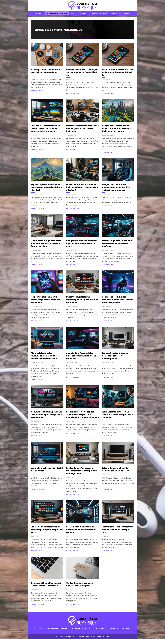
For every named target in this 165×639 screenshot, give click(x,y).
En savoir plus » (37, 91)
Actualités (39, 13)
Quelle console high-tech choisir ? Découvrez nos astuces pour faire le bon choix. (46, 243)
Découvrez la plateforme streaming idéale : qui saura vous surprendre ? (82, 300)
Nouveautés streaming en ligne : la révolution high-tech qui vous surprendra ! (46, 415)
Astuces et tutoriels (98, 13)
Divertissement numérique (57, 13)
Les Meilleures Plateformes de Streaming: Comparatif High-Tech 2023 (47, 529)
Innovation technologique (120, 13)
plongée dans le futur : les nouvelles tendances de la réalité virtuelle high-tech (117, 300)
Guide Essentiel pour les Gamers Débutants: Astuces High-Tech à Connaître (117, 415)
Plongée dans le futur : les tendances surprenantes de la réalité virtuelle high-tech (116, 187)
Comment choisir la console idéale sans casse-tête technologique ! (115, 356)
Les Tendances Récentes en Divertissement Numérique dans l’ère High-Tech (81, 471)
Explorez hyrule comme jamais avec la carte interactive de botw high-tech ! (46, 187)
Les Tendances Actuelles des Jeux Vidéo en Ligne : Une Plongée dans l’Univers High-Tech (82, 415)
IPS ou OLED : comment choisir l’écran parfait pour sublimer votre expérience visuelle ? (45, 128)
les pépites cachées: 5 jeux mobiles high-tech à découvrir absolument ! (45, 300)
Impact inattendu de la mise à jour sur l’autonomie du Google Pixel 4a (82, 72)
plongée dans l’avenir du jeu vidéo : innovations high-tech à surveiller (81, 356)
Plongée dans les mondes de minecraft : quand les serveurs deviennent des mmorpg (116, 128)
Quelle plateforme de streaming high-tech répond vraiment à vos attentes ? (82, 187)
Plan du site (105, 636)
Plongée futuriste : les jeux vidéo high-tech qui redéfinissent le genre (82, 243)
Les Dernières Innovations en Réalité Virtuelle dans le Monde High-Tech (81, 529)
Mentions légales (96, 636)
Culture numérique (78, 13)
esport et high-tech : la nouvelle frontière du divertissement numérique (117, 243)
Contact (87, 636)
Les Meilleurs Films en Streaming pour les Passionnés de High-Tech (117, 529)
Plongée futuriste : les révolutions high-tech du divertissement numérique (44, 356)
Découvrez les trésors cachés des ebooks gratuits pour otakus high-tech (82, 128)
